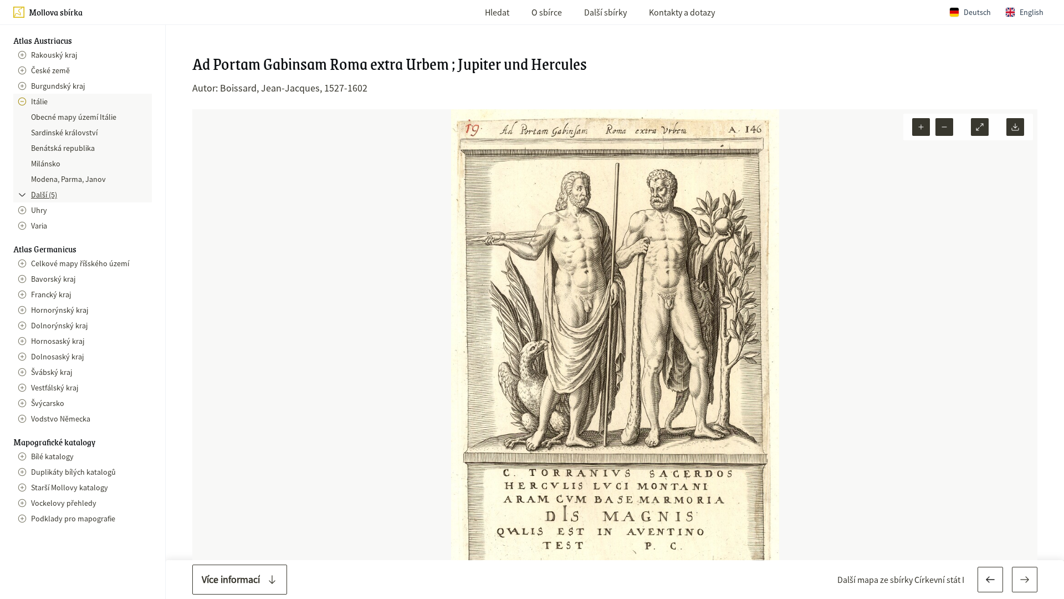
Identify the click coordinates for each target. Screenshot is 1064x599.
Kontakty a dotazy (682, 12)
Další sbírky (605, 12)
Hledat (497, 12)
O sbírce (546, 12)
